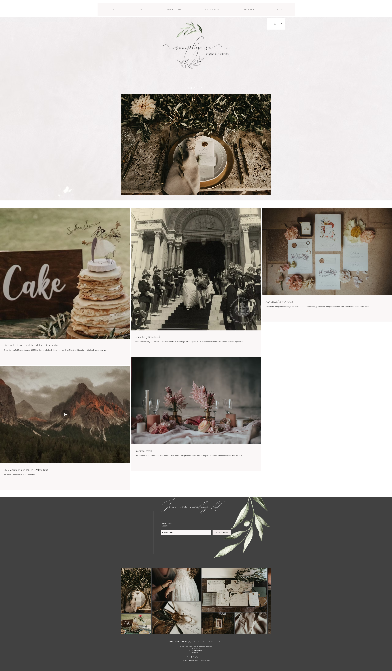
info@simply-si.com (196, 657)
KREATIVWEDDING (202, 660)
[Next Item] (266, 601)
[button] (141, 9)
